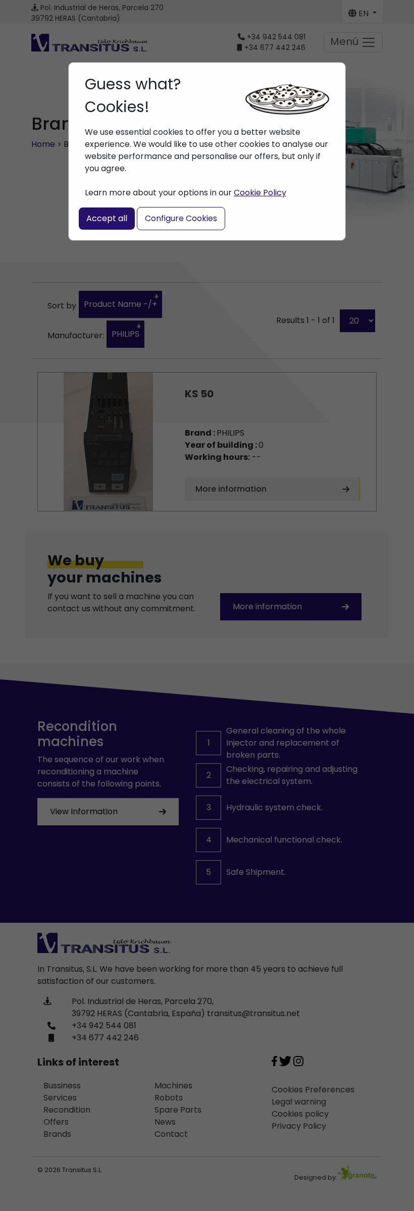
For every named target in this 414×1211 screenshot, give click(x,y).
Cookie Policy (260, 192)
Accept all (106, 218)
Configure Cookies (181, 218)
